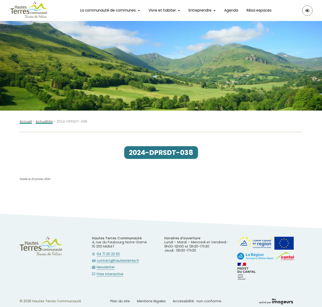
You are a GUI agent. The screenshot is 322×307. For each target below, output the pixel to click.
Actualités (44, 121)
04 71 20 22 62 (108, 254)
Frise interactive (110, 274)
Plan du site (120, 301)
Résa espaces (259, 10)
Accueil (26, 121)
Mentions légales (151, 301)
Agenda (231, 10)
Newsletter (106, 267)
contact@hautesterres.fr (118, 261)
